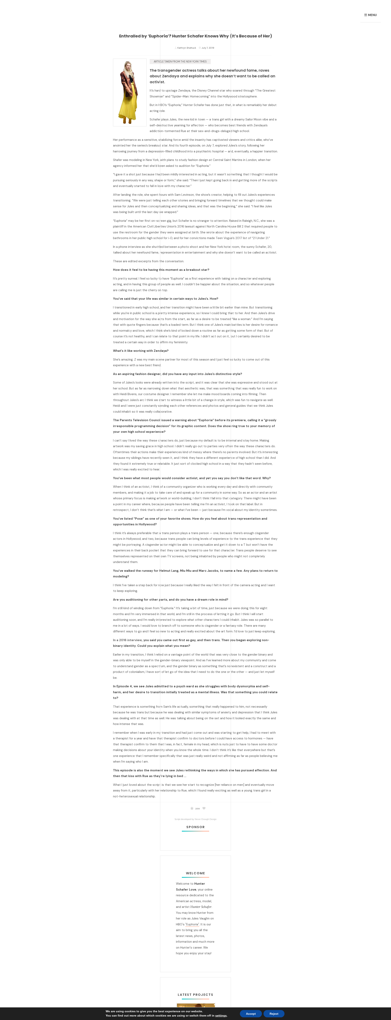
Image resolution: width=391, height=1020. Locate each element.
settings (221, 1015)
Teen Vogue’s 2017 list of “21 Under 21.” (243, 238)
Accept (251, 1013)
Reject (274, 1013)
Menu (372, 15)
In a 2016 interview (127, 640)
